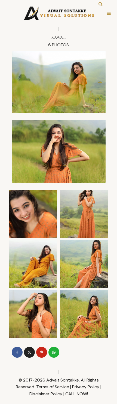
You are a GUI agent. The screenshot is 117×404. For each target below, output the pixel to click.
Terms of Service (52, 387)
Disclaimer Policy (45, 394)
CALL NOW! (76, 394)
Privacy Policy (85, 387)
